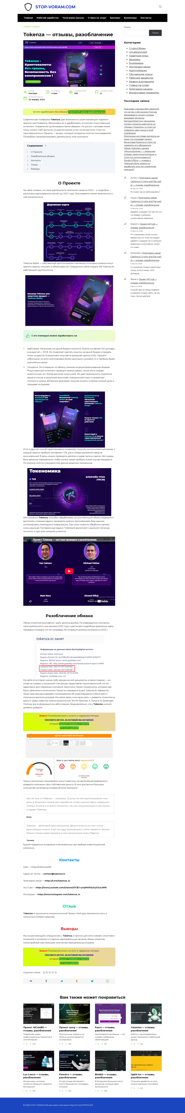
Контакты (146, 18)
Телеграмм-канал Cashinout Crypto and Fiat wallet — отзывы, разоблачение (146, 181)
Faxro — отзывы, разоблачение (105, 1029)
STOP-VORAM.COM (55, 6)
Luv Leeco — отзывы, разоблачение (36, 1076)
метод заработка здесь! (93, 112)
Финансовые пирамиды (144, 92)
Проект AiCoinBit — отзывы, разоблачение (37, 1029)
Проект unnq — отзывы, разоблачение (73, 1029)
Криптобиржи (33, 82)
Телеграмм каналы (73, 18)
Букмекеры (130, 18)
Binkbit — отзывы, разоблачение (106, 1076)
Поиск (127, 27)
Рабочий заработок (48, 18)
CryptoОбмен (137, 48)
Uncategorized (138, 51)
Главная (28, 18)
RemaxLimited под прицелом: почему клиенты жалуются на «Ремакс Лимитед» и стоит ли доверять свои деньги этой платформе (140, 127)
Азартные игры (138, 55)
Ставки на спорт (97, 18)
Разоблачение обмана (42, 156)
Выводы (35, 169)
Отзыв (34, 165)
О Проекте (36, 152)
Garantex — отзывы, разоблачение (143, 1029)
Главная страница (31, 27)
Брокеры (115, 18)
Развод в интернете (141, 81)
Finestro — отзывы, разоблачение (70, 1076)
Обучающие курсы (141, 74)
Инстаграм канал (140, 66)
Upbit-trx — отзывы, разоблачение (143, 1076)
